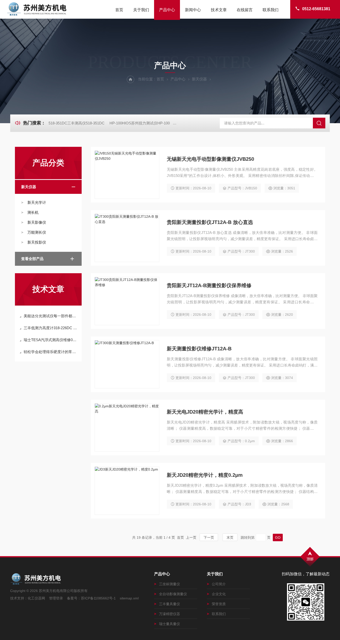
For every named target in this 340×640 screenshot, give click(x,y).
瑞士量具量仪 (169, 624)
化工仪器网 (36, 598)
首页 (119, 10)
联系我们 (271, 10)
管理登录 (56, 598)
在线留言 (245, 10)
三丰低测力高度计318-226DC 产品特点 (51, 328)
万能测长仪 (36, 232)
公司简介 (219, 584)
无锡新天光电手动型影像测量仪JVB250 (210, 159)
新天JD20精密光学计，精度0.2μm (205, 475)
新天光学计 (36, 202)
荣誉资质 (219, 604)
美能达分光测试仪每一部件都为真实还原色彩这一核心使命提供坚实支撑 (51, 316)
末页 (230, 537)
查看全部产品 (32, 259)
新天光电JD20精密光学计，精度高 (205, 412)
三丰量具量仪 (169, 604)
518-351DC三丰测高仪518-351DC (77, 123)
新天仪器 (199, 79)
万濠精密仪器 (169, 614)
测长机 (33, 212)
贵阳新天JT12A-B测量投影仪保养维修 (209, 285)
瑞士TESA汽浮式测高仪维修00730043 (51, 340)
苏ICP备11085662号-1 (98, 598)
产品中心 (167, 10)
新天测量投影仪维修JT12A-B (199, 348)
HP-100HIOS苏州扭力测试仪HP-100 (140, 123)
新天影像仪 (36, 222)
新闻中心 (193, 10)
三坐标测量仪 (169, 584)
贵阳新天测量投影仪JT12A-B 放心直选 (210, 222)
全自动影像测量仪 (173, 594)
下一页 (209, 537)
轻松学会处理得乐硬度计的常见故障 (51, 352)
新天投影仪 (36, 242)
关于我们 (141, 10)
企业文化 (219, 594)
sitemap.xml (129, 598)
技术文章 (219, 10)
